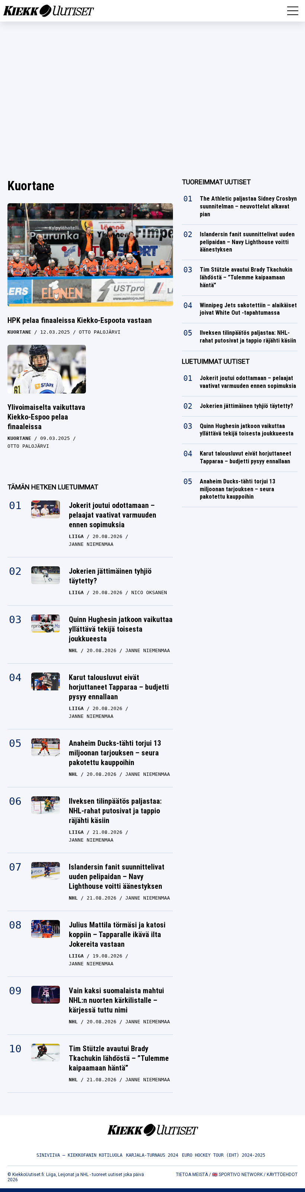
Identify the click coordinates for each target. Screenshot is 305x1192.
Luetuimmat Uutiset (216, 361)
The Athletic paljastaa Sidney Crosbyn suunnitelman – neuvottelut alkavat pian (248, 206)
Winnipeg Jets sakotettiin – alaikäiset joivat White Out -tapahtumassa (248, 309)
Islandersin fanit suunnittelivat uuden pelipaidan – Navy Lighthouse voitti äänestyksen (116, 876)
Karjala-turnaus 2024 (152, 1155)
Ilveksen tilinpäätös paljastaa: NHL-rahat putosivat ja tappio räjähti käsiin (115, 811)
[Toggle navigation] (292, 10)
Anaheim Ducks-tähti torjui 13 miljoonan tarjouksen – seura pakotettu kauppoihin (115, 753)
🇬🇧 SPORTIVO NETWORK (237, 1174)
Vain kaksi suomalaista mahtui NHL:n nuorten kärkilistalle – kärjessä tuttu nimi (116, 1000)
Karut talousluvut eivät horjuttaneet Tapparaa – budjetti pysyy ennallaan (119, 687)
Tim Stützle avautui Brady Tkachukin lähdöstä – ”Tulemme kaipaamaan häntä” (119, 1058)
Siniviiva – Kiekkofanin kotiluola (79, 1155)
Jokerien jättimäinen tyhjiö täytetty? (110, 576)
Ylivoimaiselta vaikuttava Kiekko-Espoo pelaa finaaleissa (46, 417)
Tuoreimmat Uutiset (216, 182)
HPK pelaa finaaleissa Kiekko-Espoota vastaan (79, 320)
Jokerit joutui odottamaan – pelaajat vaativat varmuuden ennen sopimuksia (112, 515)
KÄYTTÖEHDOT (282, 1174)
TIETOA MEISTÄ (192, 1174)
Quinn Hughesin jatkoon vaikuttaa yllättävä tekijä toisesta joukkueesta (121, 629)
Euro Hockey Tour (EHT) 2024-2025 (223, 1155)
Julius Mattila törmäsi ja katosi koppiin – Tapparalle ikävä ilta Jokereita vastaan (117, 934)
